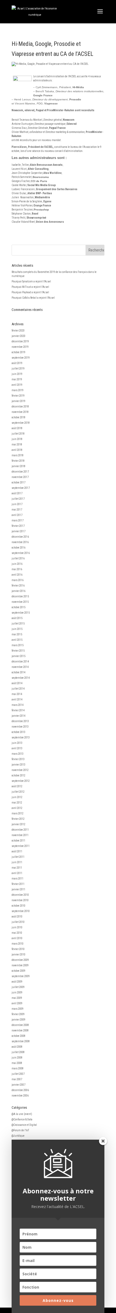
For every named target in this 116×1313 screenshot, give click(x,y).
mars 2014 (17, 704)
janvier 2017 (18, 531)
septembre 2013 (21, 737)
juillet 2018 (18, 433)
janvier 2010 (18, 954)
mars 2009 (17, 1008)
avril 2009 (17, 1003)
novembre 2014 (20, 666)
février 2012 (18, 818)
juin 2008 (17, 1057)
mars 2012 (17, 813)
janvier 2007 (18, 1084)
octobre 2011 (18, 840)
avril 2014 (17, 699)
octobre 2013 (18, 732)
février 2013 (18, 759)
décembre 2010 (20, 894)
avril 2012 (17, 808)
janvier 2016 (18, 590)
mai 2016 (17, 569)
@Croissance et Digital (24, 1124)
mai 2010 (17, 932)
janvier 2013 (18, 764)
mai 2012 (17, 802)
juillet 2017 (18, 498)
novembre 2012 (20, 770)
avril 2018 (17, 449)
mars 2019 (17, 390)
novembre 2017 (20, 477)
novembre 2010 (20, 900)
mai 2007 (17, 1079)
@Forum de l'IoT (20, 1130)
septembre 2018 (21, 422)
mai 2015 (17, 634)
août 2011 (17, 851)
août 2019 (17, 363)
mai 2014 (17, 694)
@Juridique (18, 1135)
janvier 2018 (18, 466)
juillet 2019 (18, 368)
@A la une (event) (22, 1114)
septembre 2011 (21, 845)
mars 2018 (17, 455)
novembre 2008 (20, 1030)
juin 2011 (17, 862)
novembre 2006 (20, 1095)
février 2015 (18, 650)
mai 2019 (17, 379)
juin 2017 (17, 504)
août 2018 (17, 428)
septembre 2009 (21, 976)
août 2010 (17, 916)
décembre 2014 (20, 661)
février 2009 (18, 1014)
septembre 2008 (21, 1041)
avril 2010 (17, 938)
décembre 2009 (20, 959)
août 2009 (17, 981)
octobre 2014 (18, 672)
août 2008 (17, 1046)
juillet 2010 (18, 921)
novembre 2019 (20, 346)
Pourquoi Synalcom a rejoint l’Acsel (31, 281)
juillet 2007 (18, 1073)
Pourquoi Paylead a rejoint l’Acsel (30, 292)
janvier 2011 (18, 889)
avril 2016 (17, 574)
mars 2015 (17, 645)
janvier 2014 (18, 715)
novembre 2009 (20, 965)
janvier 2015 (18, 656)
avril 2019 (17, 384)
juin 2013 (17, 742)
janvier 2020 (18, 335)
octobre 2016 (18, 547)
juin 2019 (17, 373)
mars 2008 (17, 1068)
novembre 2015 (20, 601)
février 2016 (18, 585)
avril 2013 (17, 748)
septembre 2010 (21, 911)
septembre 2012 (21, 780)
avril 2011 (17, 873)
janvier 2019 (18, 401)
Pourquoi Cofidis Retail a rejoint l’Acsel (33, 297)
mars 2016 (17, 580)
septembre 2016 (21, 553)
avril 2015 (17, 639)
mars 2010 (17, 943)
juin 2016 (17, 563)
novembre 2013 (20, 726)
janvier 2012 (18, 824)
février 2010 (18, 949)
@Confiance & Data (22, 1119)
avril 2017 (17, 515)
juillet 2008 (18, 1052)
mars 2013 (17, 753)
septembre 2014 (21, 677)
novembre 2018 (20, 411)
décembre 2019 (20, 341)
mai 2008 (17, 1063)
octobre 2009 (18, 970)
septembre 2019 (21, 357)
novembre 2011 (20, 835)
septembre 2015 (21, 612)
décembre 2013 (20, 721)
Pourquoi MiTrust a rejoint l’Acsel (30, 286)
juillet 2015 (18, 623)
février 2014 (18, 710)
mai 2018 (17, 444)
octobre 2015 (18, 607)
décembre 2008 (20, 1025)
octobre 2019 (18, 352)
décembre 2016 (20, 536)
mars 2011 (17, 878)
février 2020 (18, 330)
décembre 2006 (20, 1090)
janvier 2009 (18, 1019)
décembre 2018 (20, 406)
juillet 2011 (18, 856)
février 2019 (18, 395)
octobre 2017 (18, 482)
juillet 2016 (18, 558)
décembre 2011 (20, 829)
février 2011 (18, 883)
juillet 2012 (18, 791)
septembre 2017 (21, 487)
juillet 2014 (18, 688)
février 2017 (18, 525)
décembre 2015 (20, 596)
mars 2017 (17, 520)
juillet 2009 (18, 987)
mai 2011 (17, 867)
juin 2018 (17, 439)
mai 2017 (17, 509)
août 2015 (17, 618)
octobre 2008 (18, 1035)
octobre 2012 (18, 775)
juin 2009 (17, 992)
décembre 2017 (20, 471)
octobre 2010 (18, 905)
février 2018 (18, 460)
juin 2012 (17, 797)
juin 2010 (17, 927)
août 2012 (17, 786)
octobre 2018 (18, 417)
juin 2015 (17, 628)
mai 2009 (17, 997)
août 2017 (17, 493)
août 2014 (17, 683)
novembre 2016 (20, 542)
